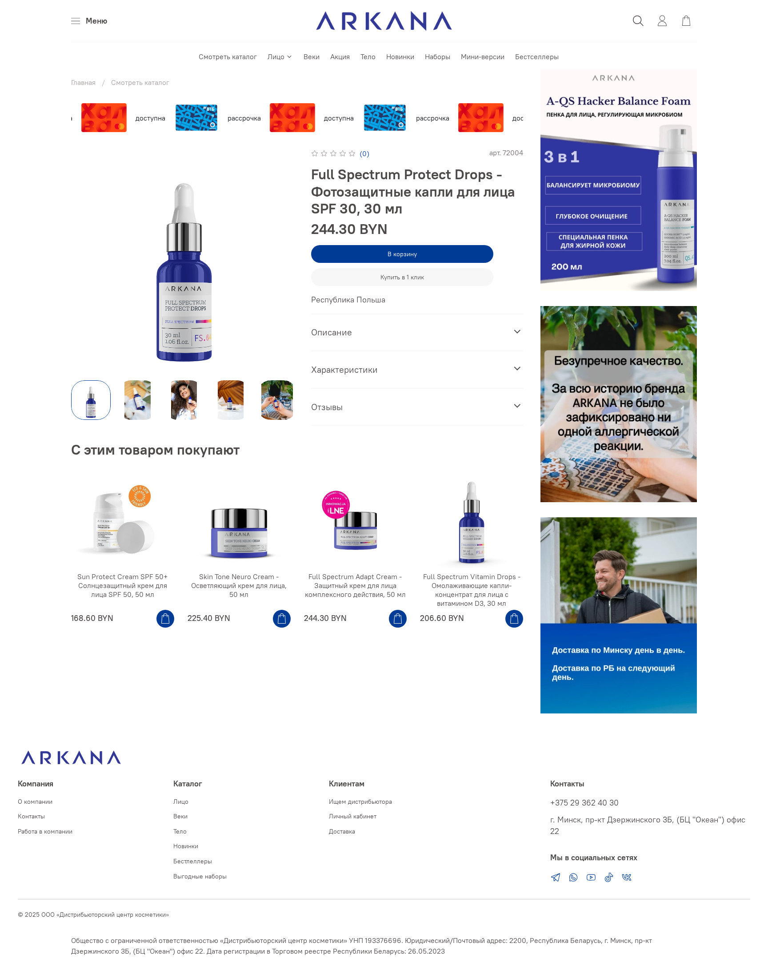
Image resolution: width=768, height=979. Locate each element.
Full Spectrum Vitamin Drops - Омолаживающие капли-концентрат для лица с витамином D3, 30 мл (471, 590)
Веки (312, 56)
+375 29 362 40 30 (584, 803)
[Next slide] (282, 260)
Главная (83, 82)
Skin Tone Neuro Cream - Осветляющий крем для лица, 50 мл (239, 585)
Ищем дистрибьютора (360, 802)
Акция (340, 56)
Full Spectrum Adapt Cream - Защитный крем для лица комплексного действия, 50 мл (355, 585)
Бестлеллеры (192, 861)
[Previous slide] (85, 260)
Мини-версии (482, 56)
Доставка (342, 831)
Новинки (400, 56)
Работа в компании (45, 831)
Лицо (276, 56)
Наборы (437, 56)
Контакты (31, 816)
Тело (368, 56)
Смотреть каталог (228, 56)
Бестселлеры (537, 56)
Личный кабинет (352, 816)
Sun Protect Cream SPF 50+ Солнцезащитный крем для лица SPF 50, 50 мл (122, 585)
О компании (35, 802)
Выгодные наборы (200, 876)
